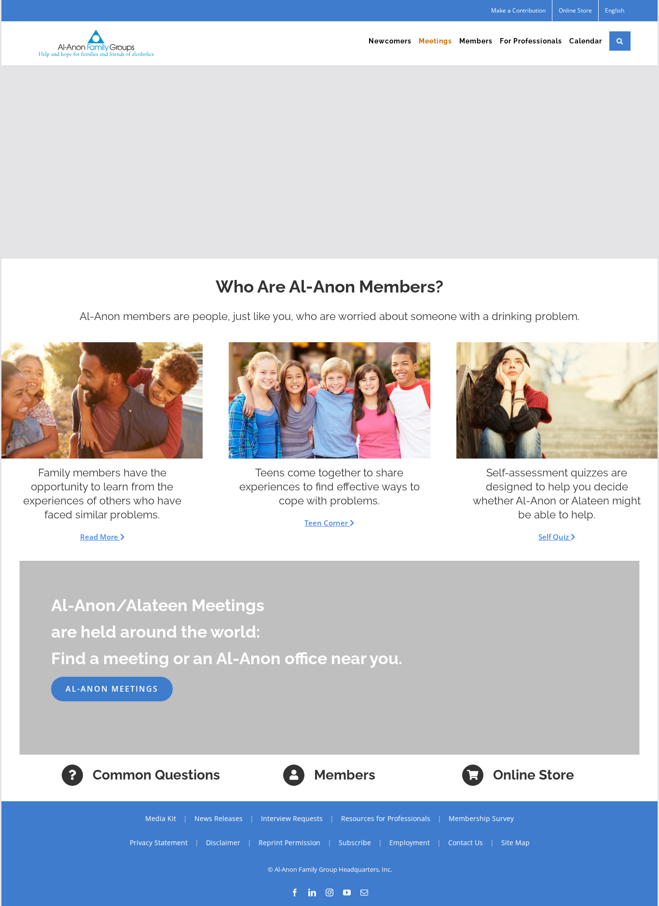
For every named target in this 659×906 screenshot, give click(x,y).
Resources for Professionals (385, 818)
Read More (100, 537)
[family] (102, 345)
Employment (409, 842)
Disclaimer (223, 842)
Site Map (515, 842)
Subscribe (355, 842)
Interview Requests (292, 818)
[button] (620, 41)
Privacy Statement (159, 842)
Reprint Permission (289, 842)
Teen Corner (327, 523)
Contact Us (465, 842)
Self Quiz (554, 537)
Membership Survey (481, 818)
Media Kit (160, 818)
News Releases (218, 818)
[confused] (557, 345)
